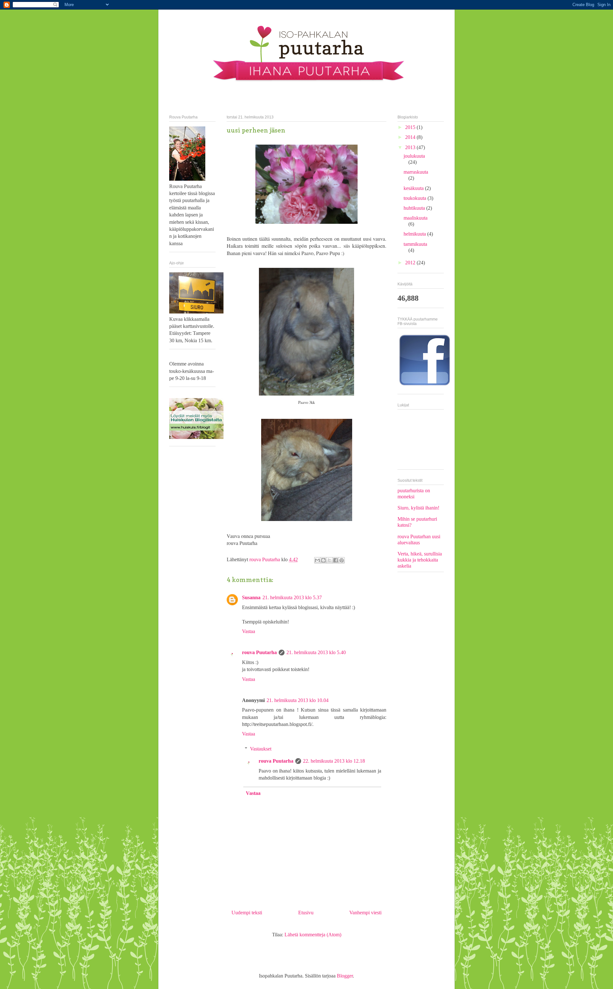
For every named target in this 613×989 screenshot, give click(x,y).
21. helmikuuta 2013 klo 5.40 (316, 652)
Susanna (251, 597)
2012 (411, 262)
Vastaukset (260, 748)
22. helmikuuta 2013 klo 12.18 (334, 761)
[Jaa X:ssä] (329, 560)
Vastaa (248, 631)
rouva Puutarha (265, 559)
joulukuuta (414, 156)
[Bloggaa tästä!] (323, 560)
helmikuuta (415, 234)
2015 (411, 127)
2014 (411, 137)
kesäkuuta (414, 188)
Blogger (345, 975)
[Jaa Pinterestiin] (341, 560)
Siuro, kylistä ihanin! (418, 507)
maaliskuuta (416, 218)
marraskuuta (416, 172)
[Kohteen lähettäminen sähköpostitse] (317, 560)
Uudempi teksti (246, 912)
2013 (411, 147)
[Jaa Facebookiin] (335, 560)
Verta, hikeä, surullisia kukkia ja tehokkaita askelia (419, 560)
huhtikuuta (415, 208)
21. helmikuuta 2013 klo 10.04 (298, 700)
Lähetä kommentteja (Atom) (312, 934)
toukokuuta (416, 198)
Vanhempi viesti (365, 912)
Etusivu (306, 912)
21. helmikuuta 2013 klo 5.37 (292, 597)
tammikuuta (415, 244)
